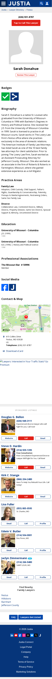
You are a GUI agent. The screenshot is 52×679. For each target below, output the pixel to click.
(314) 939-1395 (24, 450)
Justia (3, 10)
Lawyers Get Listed (30, 617)
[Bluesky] (32, 635)
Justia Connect (26, 642)
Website (9, 438)
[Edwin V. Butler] (8, 540)
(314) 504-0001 (24, 535)
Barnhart (6, 601)
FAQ (13, 617)
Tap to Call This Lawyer (26, 22)
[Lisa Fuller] (8, 513)
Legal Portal (26, 647)
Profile (43, 523)
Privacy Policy (26, 667)
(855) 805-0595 (24, 508)
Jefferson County (10, 605)
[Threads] (28, 635)
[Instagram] (24, 635)
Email (42, 438)
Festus (29, 10)
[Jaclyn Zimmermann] (8, 567)
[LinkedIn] (12, 635)
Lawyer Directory (16, 10)
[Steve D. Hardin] (8, 455)
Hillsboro (6, 598)
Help (26, 657)
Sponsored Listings (26, 410)
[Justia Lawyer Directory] (40, 635)
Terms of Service (26, 662)
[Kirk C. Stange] (8, 484)
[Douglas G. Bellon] (8, 426)
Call (26, 438)
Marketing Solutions (26, 672)
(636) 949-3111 (24, 420)
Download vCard (14, 351)
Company (26, 652)
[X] (36, 635)
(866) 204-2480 (24, 479)
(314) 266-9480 (24, 562)
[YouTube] (16, 635)
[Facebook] (20, 635)
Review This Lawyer (26, 75)
